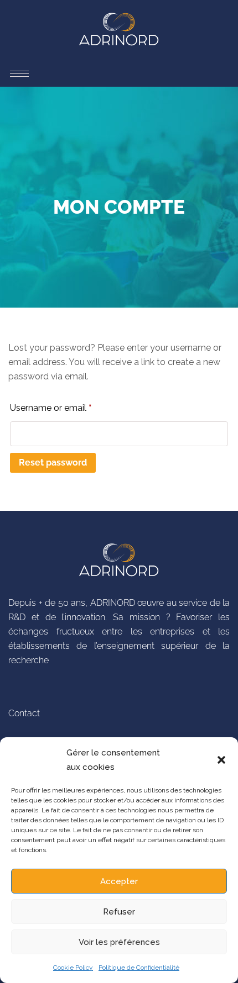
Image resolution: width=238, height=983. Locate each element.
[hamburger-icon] (19, 62)
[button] (221, 759)
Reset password (53, 462)
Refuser (119, 912)
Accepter (119, 881)
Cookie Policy (73, 967)
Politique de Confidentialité (139, 967)
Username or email (69, 406)
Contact (24, 713)
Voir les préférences (119, 942)
